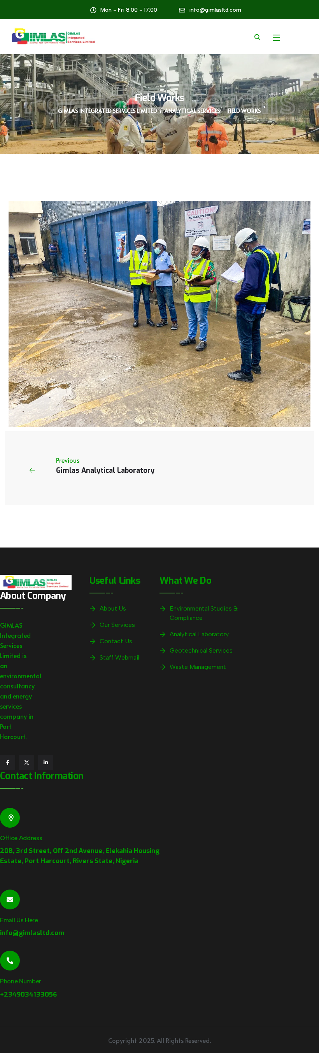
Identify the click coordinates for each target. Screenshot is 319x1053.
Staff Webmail (119, 657)
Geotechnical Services (201, 650)
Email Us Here (19, 920)
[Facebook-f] (7, 762)
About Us (113, 608)
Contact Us (116, 641)
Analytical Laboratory (199, 634)
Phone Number (20, 981)
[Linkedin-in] (45, 762)
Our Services (117, 624)
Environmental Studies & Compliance (204, 613)
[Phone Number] (10, 961)
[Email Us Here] (10, 899)
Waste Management (198, 666)
